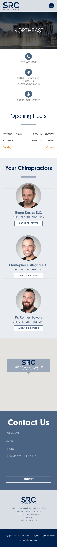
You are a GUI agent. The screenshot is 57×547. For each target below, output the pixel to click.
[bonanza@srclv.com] (28, 94)
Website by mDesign (28, 540)
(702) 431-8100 (28, 62)
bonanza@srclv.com (28, 99)
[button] (51, 5)
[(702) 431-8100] (28, 56)
